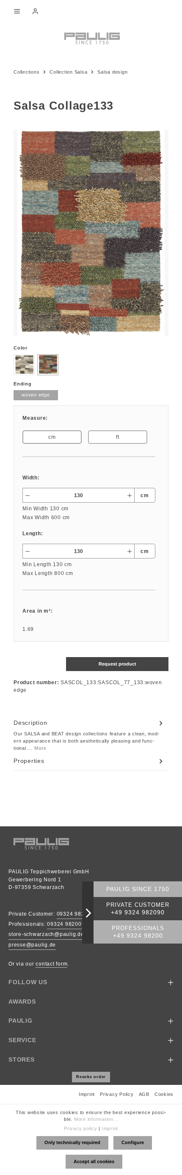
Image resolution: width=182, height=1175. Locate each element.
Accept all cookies (94, 1161)
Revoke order (91, 1077)
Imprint (87, 1094)
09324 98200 (64, 924)
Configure (132, 1142)
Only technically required (72, 1142)
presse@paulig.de (32, 945)
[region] (91, 232)
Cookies (164, 1094)
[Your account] (35, 11)
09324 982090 (75, 914)
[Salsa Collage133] (91, 232)
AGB (144, 1094)
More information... (96, 1119)
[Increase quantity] (130, 495)
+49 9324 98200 (138, 936)
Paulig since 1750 (137, 889)
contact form (51, 964)
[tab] (89, 735)
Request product (117, 663)
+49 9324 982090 (138, 912)
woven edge (36, 394)
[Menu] (16, 11)
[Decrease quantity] (27, 495)
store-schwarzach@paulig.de (46, 934)
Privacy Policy (117, 1094)
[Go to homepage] (91, 38)
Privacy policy (80, 1128)
